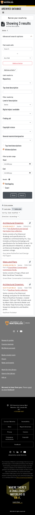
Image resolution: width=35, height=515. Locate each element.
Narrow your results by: (17, 18)
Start (5, 160)
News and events (8, 363)
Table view (17, 209)
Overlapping (9, 184)
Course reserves (8, 344)
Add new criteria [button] (9, 70)
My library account (8, 348)
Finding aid (7, 118)
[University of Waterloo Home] (7, 3)
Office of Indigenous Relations (24, 477)
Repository (7, 79)
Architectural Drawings (13, 223)
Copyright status (9, 127)
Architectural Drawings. (13, 284)
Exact (7, 188)
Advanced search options (13, 36)
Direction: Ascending (9, 216)
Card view (7, 209)
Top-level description (10, 88)
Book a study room (8, 355)
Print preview (8, 205)
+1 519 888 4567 (19, 411)
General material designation (13, 136)
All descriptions (10, 149)
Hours (4, 359)
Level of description (10, 100)
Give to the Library (8, 373)
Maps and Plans (10, 262)
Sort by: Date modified (10, 213)
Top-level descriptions (13, 146)
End (4, 169)
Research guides (8, 340)
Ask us (4, 377)
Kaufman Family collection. (18, 290)
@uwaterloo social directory (17, 455)
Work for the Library (9, 370)
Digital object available (11, 109)
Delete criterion (18, 63)
